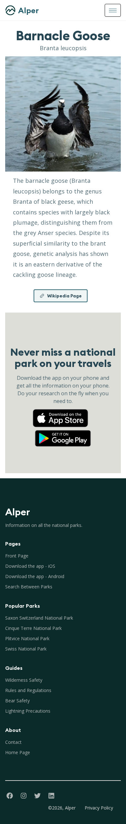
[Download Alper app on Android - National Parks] (63, 431)
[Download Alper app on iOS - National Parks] (63, 412)
